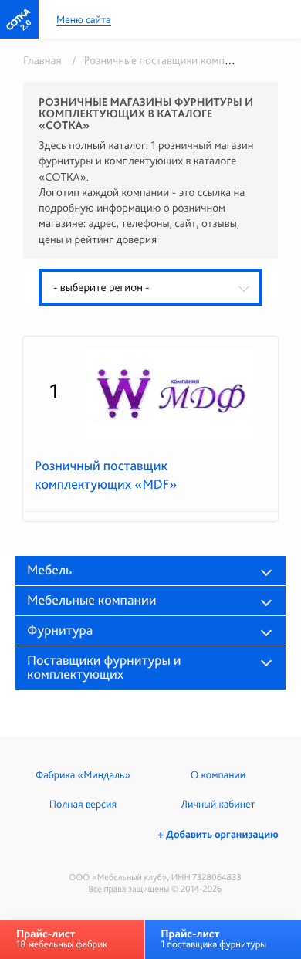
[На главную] (19, 19)
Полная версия (83, 804)
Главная (42, 60)
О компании (218, 775)
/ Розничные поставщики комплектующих (173, 60)
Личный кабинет (218, 804)
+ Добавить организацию (217, 835)
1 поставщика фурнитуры (213, 939)
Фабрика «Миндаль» (83, 775)
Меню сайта (83, 20)
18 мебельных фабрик (61, 939)
